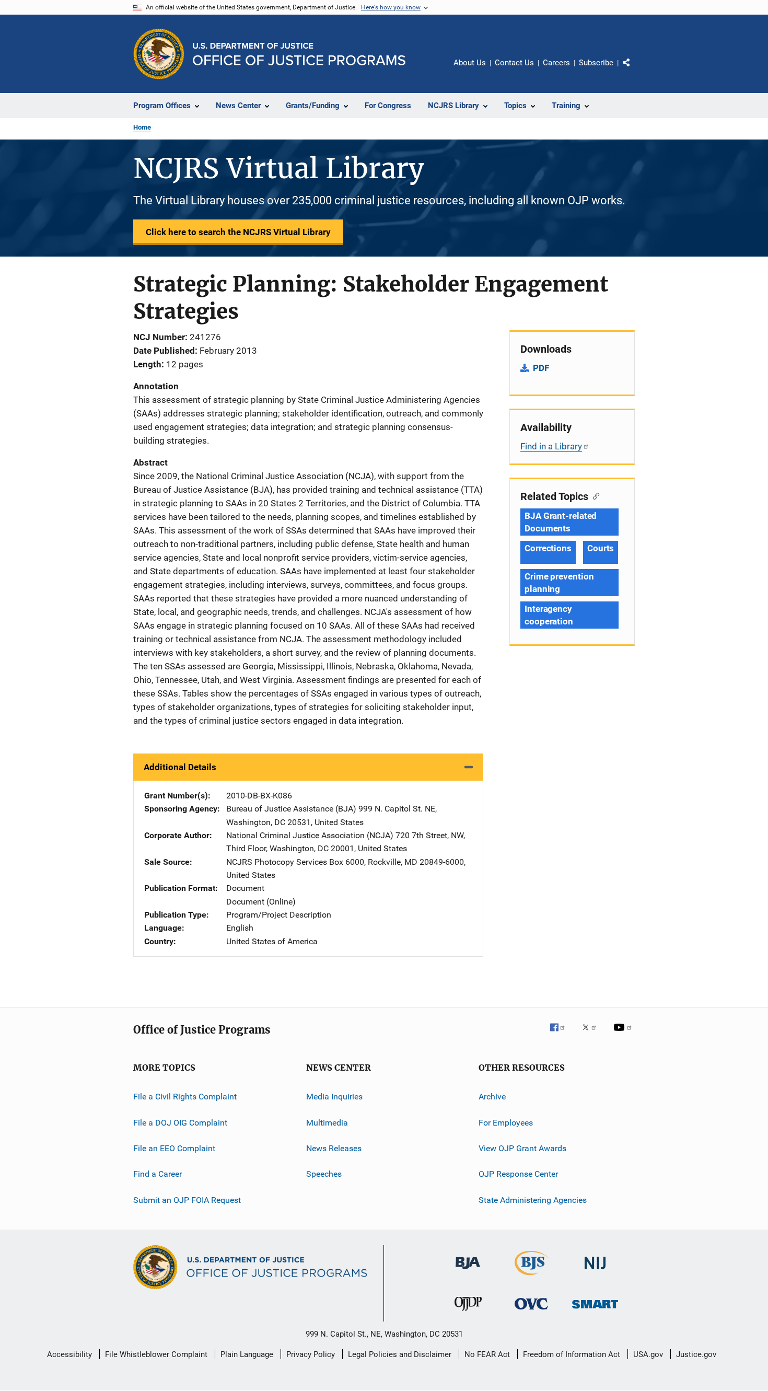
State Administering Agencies (533, 1199)
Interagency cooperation (549, 615)
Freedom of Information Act (571, 1354)
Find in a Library (551, 446)
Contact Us (514, 62)
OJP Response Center (518, 1174)
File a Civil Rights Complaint (185, 1097)
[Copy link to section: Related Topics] (593, 495)
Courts (600, 548)
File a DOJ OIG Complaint (180, 1122)
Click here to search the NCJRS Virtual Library (238, 232)
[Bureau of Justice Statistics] (532, 1277)
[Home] (299, 54)
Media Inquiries (334, 1097)
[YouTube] (624, 1034)
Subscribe (596, 62)
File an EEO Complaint (174, 1148)
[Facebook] (561, 1034)
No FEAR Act (487, 1354)
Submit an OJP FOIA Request (187, 1199)
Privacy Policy (310, 1354)
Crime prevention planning (559, 582)
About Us (469, 62)
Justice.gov (696, 1354)
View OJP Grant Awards (522, 1148)
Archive (492, 1097)
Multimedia (327, 1122)
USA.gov (648, 1354)
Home (142, 127)
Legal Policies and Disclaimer (399, 1354)
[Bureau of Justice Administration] (468, 1271)
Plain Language (246, 1354)
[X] (592, 1034)
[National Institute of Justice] (595, 1271)
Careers (556, 62)
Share (634, 70)
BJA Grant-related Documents (561, 522)
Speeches (324, 1174)
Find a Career (157, 1174)
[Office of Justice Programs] (158, 53)
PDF (541, 368)
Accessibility (69, 1354)
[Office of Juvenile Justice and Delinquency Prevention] (468, 1313)
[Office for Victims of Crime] (531, 1311)
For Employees (506, 1122)
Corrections (548, 548)
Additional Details (180, 767)
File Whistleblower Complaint (156, 1354)
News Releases (334, 1148)
